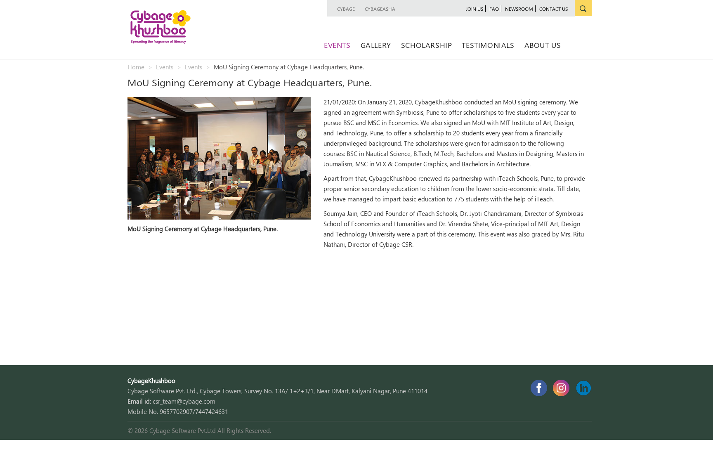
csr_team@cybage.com (184, 401)
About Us (542, 45)
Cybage (346, 8)
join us (474, 8)
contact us (553, 8)
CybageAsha (380, 8)
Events (337, 45)
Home (135, 67)
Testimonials (488, 45)
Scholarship (426, 45)
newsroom (519, 8)
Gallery (376, 45)
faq (494, 8)
